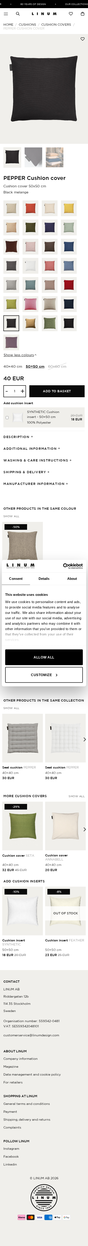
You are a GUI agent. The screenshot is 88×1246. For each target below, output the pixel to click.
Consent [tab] (16, 579)
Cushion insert (13, 942)
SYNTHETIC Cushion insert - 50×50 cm (43, 414)
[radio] (11, 208)
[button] (5, 14)
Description (16, 437)
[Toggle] (33, 437)
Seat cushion (19, 767)
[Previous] (7, 89)
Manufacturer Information (34, 484)
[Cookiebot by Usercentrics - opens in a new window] (63, 566)
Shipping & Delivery (24, 472)
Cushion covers (56, 24)
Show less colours (19, 355)
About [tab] (72, 579)
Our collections (73, 4)
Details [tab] (44, 579)
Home (8, 24)
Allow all (44, 657)
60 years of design (30, 4)
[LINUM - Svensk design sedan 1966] (44, 13)
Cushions (27, 24)
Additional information (30, 448)
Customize (41, 675)
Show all (11, 516)
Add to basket (57, 391)
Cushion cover (18, 855)
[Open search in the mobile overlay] (18, 14)
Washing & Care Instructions (35, 460)
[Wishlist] (71, 13)
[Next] (80, 89)
